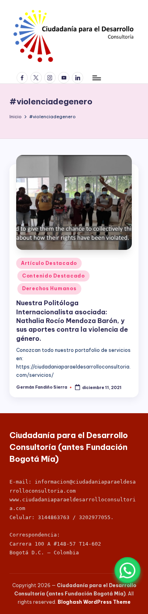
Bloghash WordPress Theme (94, 602)
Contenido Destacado (53, 276)
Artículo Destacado (49, 263)
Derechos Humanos (49, 288)
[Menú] (96, 78)
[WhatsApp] (127, 570)
